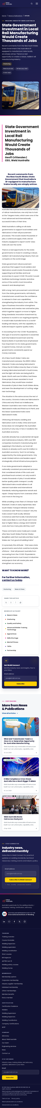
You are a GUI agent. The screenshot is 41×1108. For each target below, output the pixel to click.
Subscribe (20, 684)
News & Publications (15, 16)
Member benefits (8, 994)
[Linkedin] (4, 922)
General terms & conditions (10, 1105)
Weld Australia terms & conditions (12, 1102)
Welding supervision (9, 947)
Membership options (9, 977)
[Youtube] (9, 922)
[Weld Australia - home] (7, 3)
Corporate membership (10, 980)
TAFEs (9, 646)
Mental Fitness (12, 642)
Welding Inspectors (8, 1017)
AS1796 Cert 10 (7, 961)
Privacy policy (16, 1098)
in (6, 602)
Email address (9, 674)
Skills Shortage (12, 638)
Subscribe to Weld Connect (20, 880)
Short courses (7, 954)
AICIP (3, 1027)
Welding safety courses (10, 965)
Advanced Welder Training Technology (17, 629)
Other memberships (9, 991)
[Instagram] (25, 922)
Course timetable (8, 940)
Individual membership (10, 987)
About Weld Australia (9, 1039)
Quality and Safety (14, 623)
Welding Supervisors (9, 1013)
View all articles (9, 713)
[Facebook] (14, 922)
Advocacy (5, 1036)
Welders (5, 1010)
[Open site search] (31, 3)
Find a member (7, 998)
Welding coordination (9, 951)
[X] (19, 922)
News (4, 1050)
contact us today (12, 580)
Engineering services (9, 1046)
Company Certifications (10, 1024)
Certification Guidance (10, 1006)
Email (4, 1068)
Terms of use (6, 1098)
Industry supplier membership (12, 984)
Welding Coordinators (9, 1020)
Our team (5, 1043)
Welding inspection (8, 944)
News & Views (19, 589)
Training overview (8, 937)
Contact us (6, 1053)
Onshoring (6, 64)
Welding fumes (7, 968)
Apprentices (11, 634)
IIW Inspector (6, 958)
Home (4, 16)
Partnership (11, 650)
